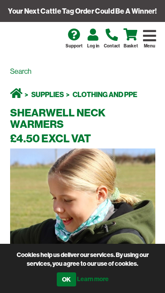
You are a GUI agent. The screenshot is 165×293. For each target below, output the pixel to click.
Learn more (93, 279)
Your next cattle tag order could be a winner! (82, 11)
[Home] (16, 94)
